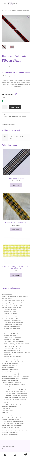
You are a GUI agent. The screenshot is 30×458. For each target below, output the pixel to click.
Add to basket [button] (16, 275)
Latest (9, 10)
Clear (18, 94)
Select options (16, 185)
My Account (5, 455)
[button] (28, 17)
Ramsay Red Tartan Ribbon (19, 116)
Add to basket (15, 107)
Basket (23, 454)
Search (15, 455)
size (3, 92)
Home (5, 10)
